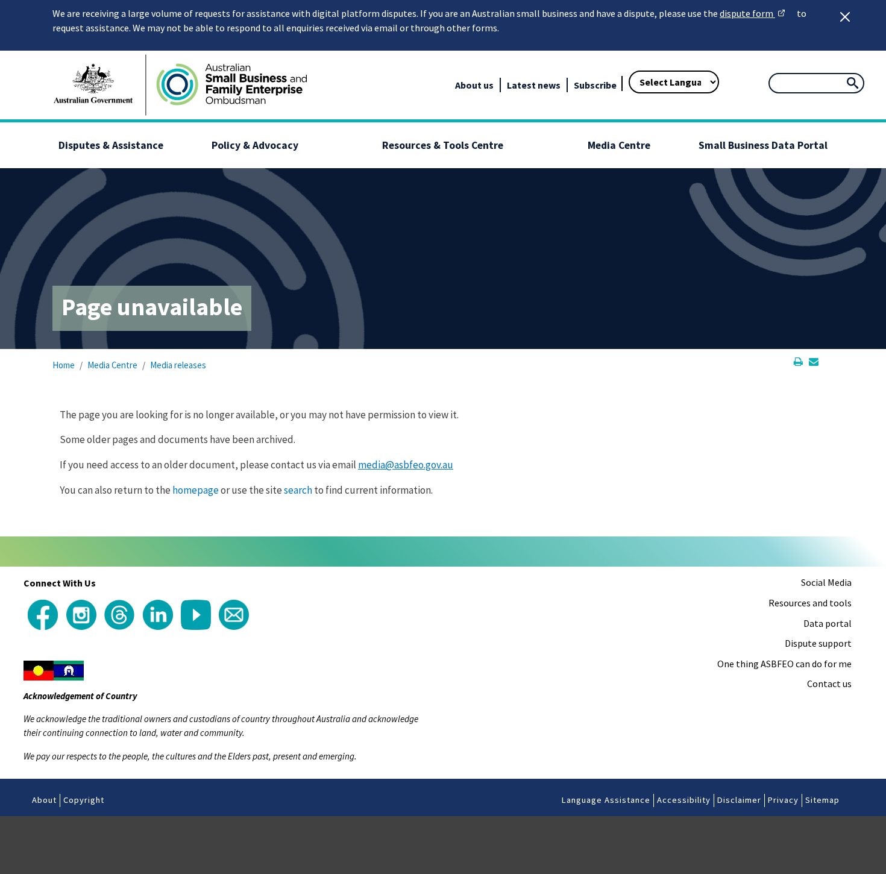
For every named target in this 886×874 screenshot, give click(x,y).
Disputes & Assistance (110, 145)
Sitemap (822, 799)
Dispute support (818, 643)
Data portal (827, 623)
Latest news (534, 85)
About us (474, 85)
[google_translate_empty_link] (617, 66)
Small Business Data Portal (763, 145)
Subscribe (595, 85)
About (44, 799)
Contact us (829, 684)
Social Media (826, 582)
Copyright (83, 799)
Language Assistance (606, 799)
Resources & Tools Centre (442, 145)
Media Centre (619, 145)
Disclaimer (739, 799)
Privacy (783, 799)
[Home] (231, 85)
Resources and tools (810, 603)
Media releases (178, 365)
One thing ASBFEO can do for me (784, 664)
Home (63, 365)
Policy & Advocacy (255, 145)
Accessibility (684, 799)
